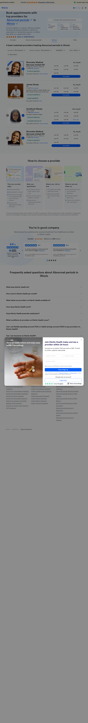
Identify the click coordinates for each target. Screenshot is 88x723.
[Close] (81, 340)
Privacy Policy (73, 373)
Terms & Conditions (63, 373)
